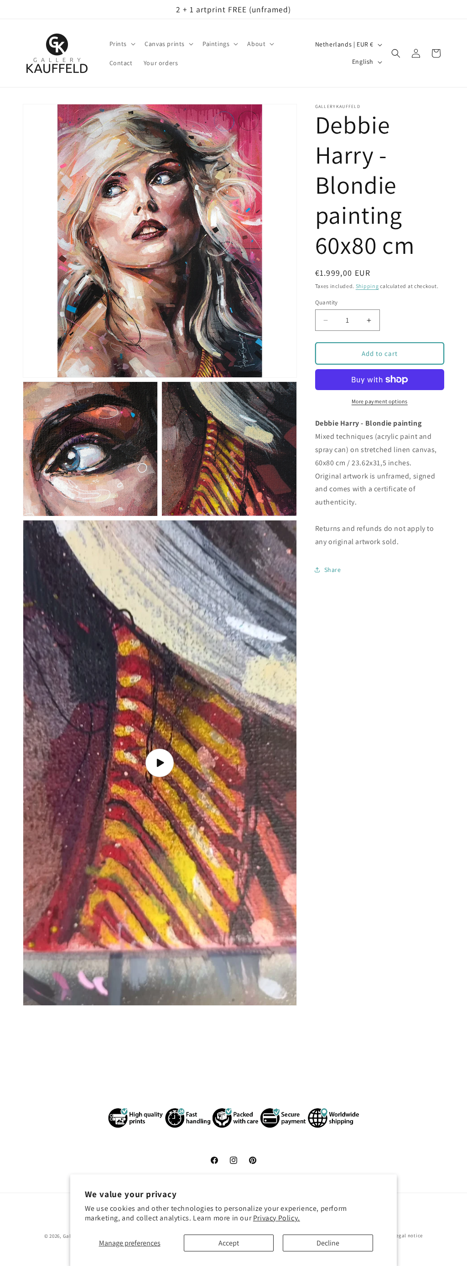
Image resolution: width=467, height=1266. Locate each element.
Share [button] (332, 570)
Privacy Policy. (276, 1218)
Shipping (367, 286)
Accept (228, 1243)
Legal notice (408, 1235)
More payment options (380, 401)
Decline (328, 1243)
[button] (122, 43)
